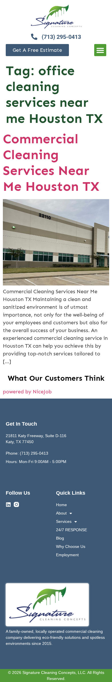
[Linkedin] (8, 504)
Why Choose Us (70, 546)
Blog (60, 538)
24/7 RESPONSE (71, 529)
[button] (100, 50)
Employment (67, 555)
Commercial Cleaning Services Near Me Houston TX (51, 163)
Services (64, 521)
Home (61, 504)
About (61, 513)
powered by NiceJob (27, 391)
